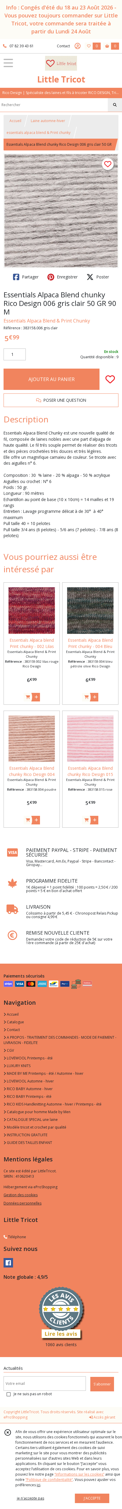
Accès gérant (104, 1417)
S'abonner (102, 1384)
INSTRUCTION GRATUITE (26, 1134)
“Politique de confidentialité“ (49, 1479)
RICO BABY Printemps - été (29, 1096)
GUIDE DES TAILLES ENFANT (29, 1142)
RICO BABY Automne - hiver (29, 1088)
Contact (63, 45)
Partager (29, 277)
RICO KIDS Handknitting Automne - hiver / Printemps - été (54, 1104)
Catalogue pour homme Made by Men (38, 1111)
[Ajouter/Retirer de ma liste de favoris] (110, 379)
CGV (10, 1050)
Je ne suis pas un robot (33, 1393)
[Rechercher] (115, 105)
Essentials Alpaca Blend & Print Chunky (47, 320)
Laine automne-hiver (48, 120)
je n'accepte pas (30, 1498)
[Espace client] (77, 46)
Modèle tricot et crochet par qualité (36, 1127)
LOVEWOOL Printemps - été (29, 1058)
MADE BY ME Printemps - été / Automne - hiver (45, 1073)
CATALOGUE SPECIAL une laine (32, 1119)
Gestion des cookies (21, 1194)
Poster (102, 277)
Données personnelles (22, 1203)
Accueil (15, 120)
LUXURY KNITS (18, 1065)
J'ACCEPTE (92, 1498)
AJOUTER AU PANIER (51, 379)
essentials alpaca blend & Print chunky (38, 132)
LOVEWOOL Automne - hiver (30, 1081)
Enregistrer (67, 277)
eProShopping (16, 1417)
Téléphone (16, 1236)
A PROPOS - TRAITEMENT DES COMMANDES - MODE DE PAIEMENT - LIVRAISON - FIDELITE (60, 1040)
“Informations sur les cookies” (79, 1474)
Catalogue (15, 1022)
